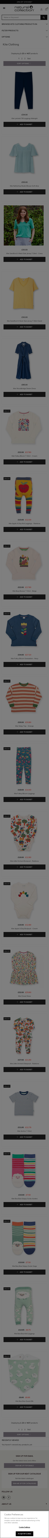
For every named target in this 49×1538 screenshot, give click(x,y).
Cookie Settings (24, 1527)
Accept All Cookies (24, 1534)
